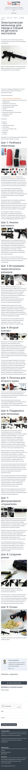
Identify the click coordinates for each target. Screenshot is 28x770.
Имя (2, 711)
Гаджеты (16, 17)
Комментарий (5, 690)
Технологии (9, 17)
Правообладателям (6, 752)
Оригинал (11, 668)
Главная (3, 17)
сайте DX (13, 176)
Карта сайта (4, 753)
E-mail (3, 717)
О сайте (3, 750)
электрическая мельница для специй (11, 98)
